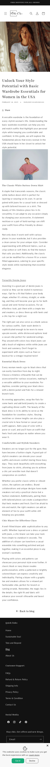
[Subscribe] (40, 739)
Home (8, 630)
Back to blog (27, 611)
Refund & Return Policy (17, 679)
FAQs (8, 673)
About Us (10, 655)
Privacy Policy (12, 692)
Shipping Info (12, 686)
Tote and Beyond (13, 643)
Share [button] (7, 110)
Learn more (34, 755)
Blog (8, 649)
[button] (5, 13)
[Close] (47, 745)
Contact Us (11, 704)
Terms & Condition (14, 698)
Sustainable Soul (13, 636)
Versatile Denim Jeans (14, 280)
